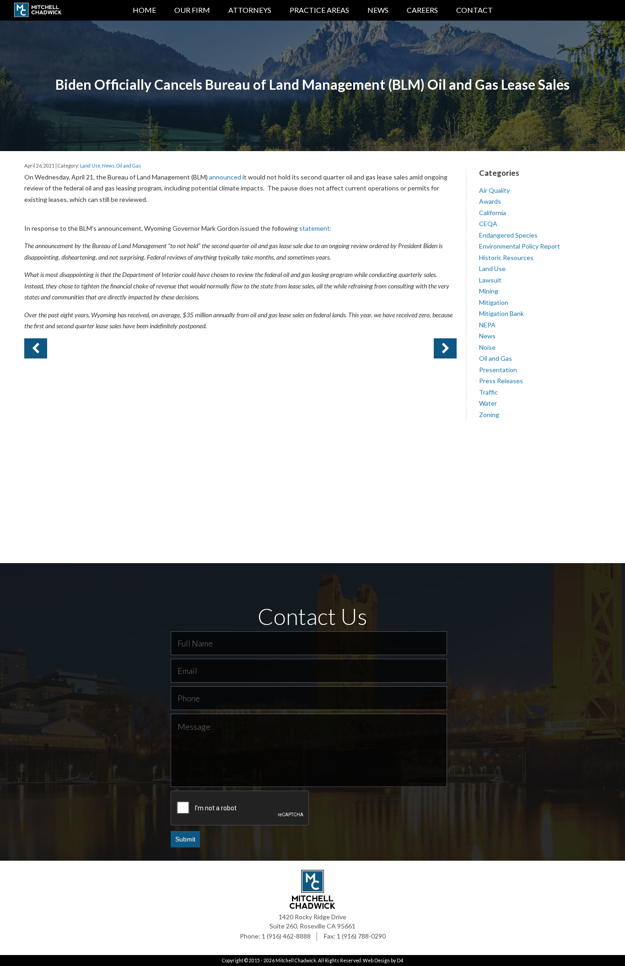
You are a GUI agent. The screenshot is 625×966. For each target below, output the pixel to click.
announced (225, 177)
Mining (488, 291)
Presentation (498, 370)
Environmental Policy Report (519, 246)
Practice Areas (319, 9)
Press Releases (501, 381)
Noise (487, 347)
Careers (422, 9)
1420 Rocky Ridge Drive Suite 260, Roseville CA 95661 (312, 921)
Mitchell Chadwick (295, 960)
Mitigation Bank (501, 313)
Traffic (488, 392)
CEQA (488, 224)
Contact (474, 9)
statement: (315, 228)
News (377, 9)
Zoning (489, 414)
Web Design (376, 960)
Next (35, 348)
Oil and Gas (128, 165)
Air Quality (494, 190)
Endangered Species (508, 235)
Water (488, 403)
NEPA (487, 325)
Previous (445, 348)
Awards (490, 201)
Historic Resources (506, 257)
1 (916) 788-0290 (361, 936)
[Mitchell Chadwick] (38, 11)
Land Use (90, 165)
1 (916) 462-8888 (286, 936)
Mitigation (493, 302)
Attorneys (249, 9)
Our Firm (192, 9)
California (492, 213)
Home (144, 9)
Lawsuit (490, 280)
